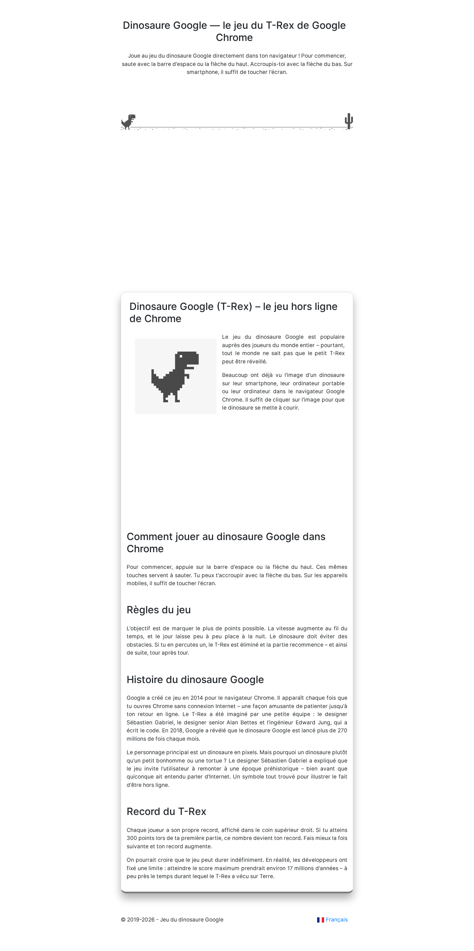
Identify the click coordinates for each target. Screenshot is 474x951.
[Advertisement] (237, 226)
